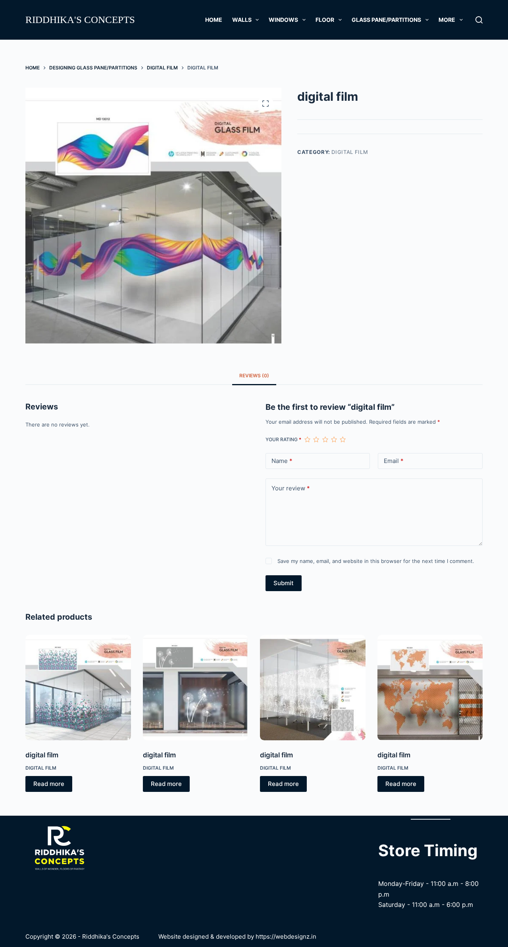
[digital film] (78, 687)
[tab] (254, 375)
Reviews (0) (254, 375)
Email (394, 461)
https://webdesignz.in (286, 936)
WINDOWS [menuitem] (283, 19)
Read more (48, 784)
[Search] (479, 19)
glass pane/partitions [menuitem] (386, 19)
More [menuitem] (447, 19)
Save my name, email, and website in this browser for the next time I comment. (375, 561)
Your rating (283, 439)
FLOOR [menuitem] (325, 19)
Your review (290, 488)
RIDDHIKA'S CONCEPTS (80, 19)
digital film (41, 755)
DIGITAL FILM (349, 152)
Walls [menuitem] (242, 19)
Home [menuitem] (213, 19)
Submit (283, 583)
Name (281, 461)
